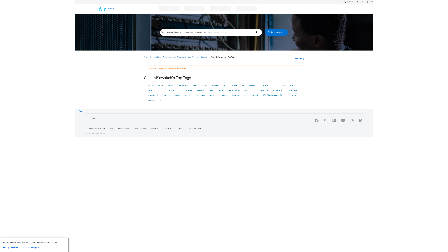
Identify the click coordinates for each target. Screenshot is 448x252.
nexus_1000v (234, 90)
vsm (294, 95)
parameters (278, 90)
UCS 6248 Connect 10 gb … (274, 95)
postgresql (292, 90)
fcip (159, 90)
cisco (283, 85)
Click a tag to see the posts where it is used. (167, 68)
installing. (170, 90)
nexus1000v (183, 85)
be (243, 85)
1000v (204, 85)
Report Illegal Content (195, 128)
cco (274, 85)
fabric (160, 85)
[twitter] (325, 120)
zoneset (151, 100)
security (213, 95)
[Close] (65, 241)
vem (195, 85)
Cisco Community (151, 57)
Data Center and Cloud (197, 57)
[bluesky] (360, 120)
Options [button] (298, 59)
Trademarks (168, 128)
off (253, 90)
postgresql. (153, 95)
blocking (252, 85)
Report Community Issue (97, 128)
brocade (264, 85)
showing (235, 95)
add (225, 85)
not (245, 90)
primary (166, 95)
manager (200, 90)
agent (234, 85)
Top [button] (80, 111)
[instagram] (352, 120)
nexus (170, 85)
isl (180, 90)
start (245, 95)
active (151, 85)
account (215, 85)
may (211, 90)
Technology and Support (173, 57)
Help (111, 128)
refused (188, 95)
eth (291, 85)
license (189, 90)
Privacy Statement (10, 248)
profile (177, 95)
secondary (200, 95)
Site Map (180, 128)
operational (264, 90)
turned (255, 95)
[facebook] (316, 120)
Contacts (92, 118)
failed (150, 90)
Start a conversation (276, 32)
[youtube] (343, 120)
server (224, 95)
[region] (34, 245)
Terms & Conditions (123, 128)
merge (220, 90)
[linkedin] (334, 120)
